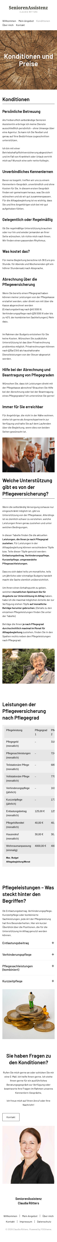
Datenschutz (44, 1221)
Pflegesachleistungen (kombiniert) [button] (17, 967)
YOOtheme (46, 1229)
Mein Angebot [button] (26, 20)
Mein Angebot (30, 1215)
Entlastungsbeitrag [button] (15, 943)
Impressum (26, 1221)
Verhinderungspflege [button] (17, 954)
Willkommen (9, 20)
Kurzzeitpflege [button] (12, 981)
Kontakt (20, 24)
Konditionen (43, 20)
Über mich (8, 24)
